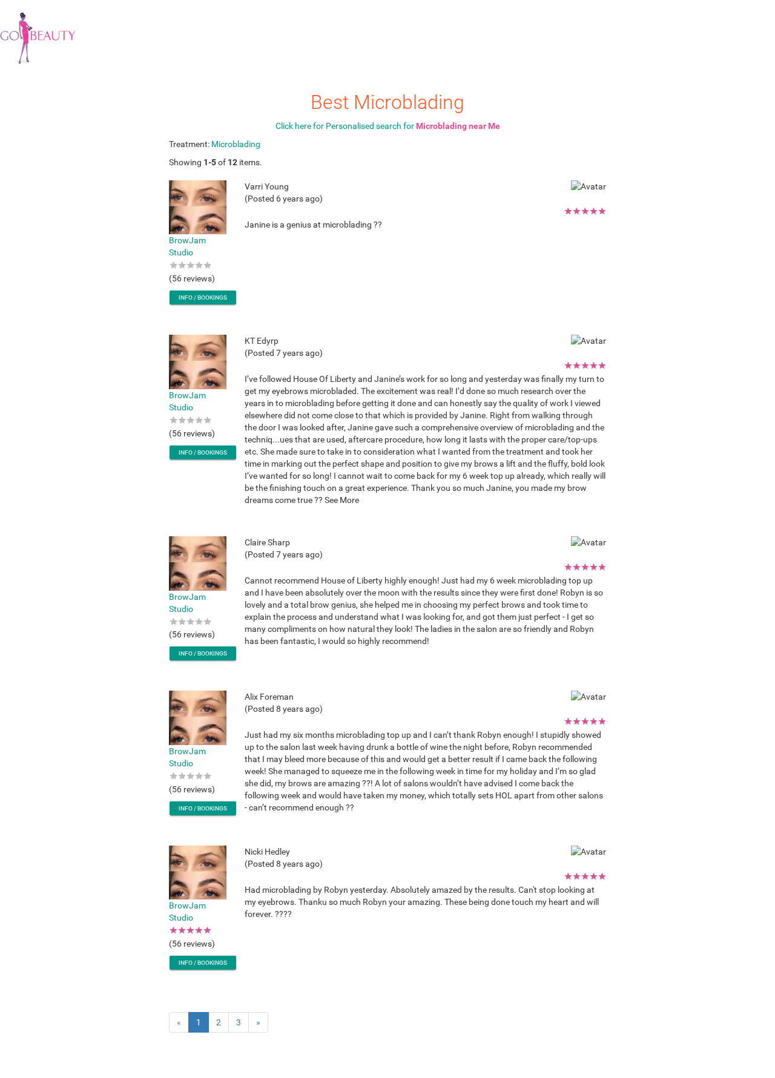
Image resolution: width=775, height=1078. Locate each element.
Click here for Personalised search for (387, 126)
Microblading (235, 144)
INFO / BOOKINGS (203, 297)
